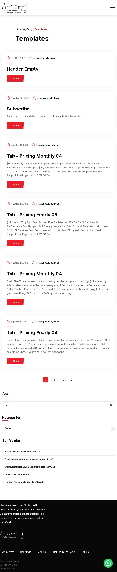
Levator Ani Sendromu (17, 474)
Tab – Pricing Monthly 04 (34, 156)
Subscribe (18, 109)
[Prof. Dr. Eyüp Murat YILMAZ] (15, 7)
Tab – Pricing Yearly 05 (32, 214)
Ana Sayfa (23, 29)
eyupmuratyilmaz (45, 58)
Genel (59, 428)
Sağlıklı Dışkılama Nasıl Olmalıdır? (23, 451)
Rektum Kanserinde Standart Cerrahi (24, 482)
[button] (108, 563)
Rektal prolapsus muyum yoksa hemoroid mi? (29, 459)
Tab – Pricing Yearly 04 (32, 332)
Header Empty (23, 69)
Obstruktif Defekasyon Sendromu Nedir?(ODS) (30, 466)
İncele (15, 78)
